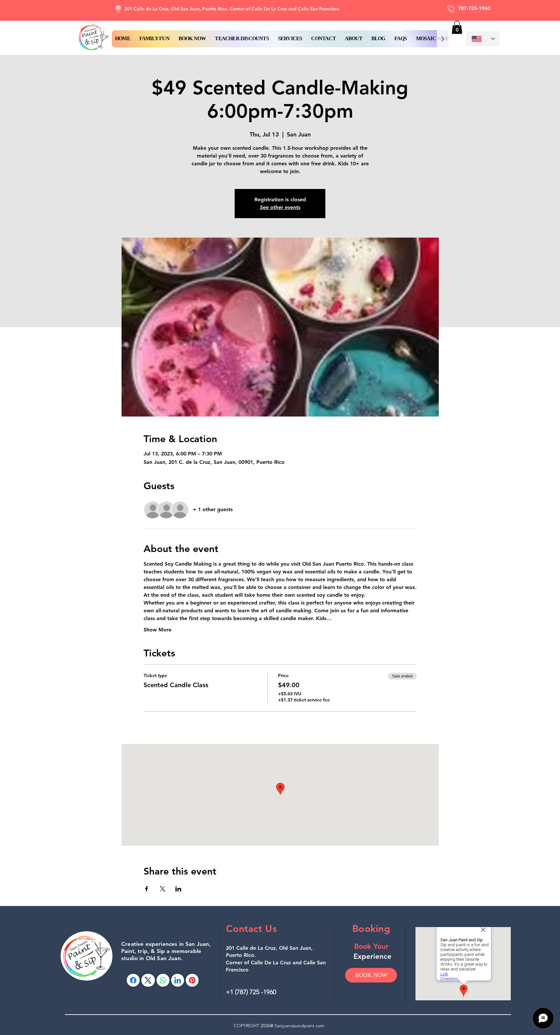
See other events (280, 207)
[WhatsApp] (163, 980)
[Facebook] (133, 980)
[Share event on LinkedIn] (178, 888)
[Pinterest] (192, 980)
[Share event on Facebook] (147, 888)
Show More (157, 630)
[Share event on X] (162, 888)
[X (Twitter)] (148, 980)
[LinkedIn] (177, 980)
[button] (192, 38)
